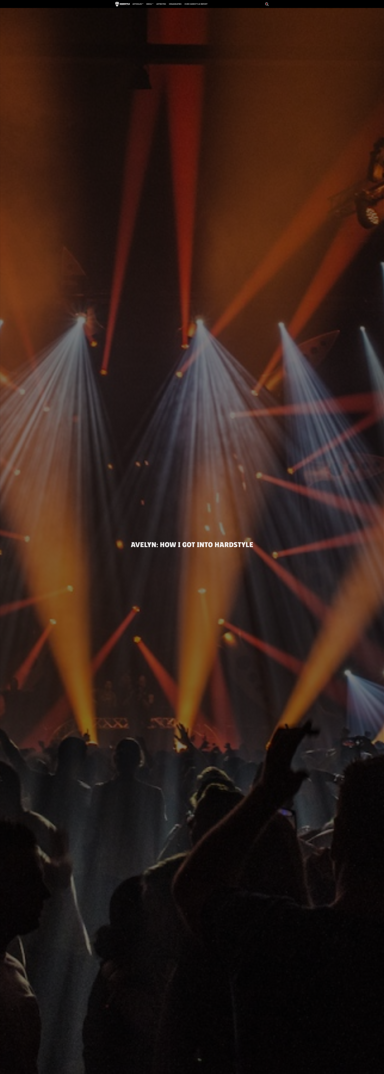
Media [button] (149, 4)
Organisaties (175, 4)
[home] (123, 4)
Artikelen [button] (137, 4)
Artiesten (161, 4)
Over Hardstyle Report (196, 4)
